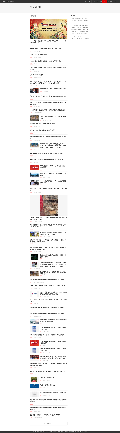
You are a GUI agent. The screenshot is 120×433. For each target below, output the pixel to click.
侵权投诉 (85, 431)
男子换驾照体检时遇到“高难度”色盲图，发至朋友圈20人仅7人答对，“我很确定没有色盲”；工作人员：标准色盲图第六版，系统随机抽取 (81, 33)
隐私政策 (66, 431)
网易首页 (4, 1)
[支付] (97, 1)
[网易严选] (94, 1)
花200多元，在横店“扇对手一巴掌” (79, 36)
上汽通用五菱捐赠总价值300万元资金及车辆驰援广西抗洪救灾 (47, 279)
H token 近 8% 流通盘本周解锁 (38, 54)
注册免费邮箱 (109, 1)
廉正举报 (81, 431)
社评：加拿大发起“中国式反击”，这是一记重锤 (81, 18)
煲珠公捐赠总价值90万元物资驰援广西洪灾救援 (53, 392)
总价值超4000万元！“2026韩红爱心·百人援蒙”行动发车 (45, 415)
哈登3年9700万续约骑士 (36, 75)
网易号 (31, 51)
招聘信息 (59, 431)
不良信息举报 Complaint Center (74, 431)
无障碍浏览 (12, 1)
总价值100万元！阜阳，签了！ (48, 377)
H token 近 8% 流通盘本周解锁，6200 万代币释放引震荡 (45, 48)
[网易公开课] (89, 1)
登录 (104, 1)
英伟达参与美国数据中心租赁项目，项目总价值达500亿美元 (46, 153)
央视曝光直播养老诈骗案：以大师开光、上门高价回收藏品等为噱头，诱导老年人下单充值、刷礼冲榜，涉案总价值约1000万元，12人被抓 (53, 264)
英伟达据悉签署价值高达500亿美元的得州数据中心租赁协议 (46, 159)
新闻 (31, 112)
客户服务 (62, 431)
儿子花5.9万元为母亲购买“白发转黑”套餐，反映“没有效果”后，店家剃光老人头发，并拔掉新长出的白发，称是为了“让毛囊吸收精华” (81, 25)
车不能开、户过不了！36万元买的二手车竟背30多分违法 (81, 38)
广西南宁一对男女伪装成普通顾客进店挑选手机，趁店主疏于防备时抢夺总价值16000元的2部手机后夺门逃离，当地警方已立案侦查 (53, 145)
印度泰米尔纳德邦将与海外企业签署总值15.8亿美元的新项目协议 (48, 96)
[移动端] (85, 1)
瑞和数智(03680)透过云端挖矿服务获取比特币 (42, 123)
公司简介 (51, 431)
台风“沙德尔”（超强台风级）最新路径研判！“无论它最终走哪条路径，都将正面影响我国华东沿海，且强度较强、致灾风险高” (81, 29)
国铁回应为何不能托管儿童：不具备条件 (80, 27)
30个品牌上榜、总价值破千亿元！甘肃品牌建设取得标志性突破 (47, 110)
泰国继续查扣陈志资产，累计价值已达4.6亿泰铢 (53, 88)
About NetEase (47, 431)
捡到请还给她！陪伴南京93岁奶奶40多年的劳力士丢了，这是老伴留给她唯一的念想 (81, 20)
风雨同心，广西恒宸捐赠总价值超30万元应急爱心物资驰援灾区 (47, 371)
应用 (7, 1)
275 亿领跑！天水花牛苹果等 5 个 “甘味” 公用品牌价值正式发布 (47, 286)
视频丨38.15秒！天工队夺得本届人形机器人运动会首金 (81, 31)
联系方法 (55, 431)
